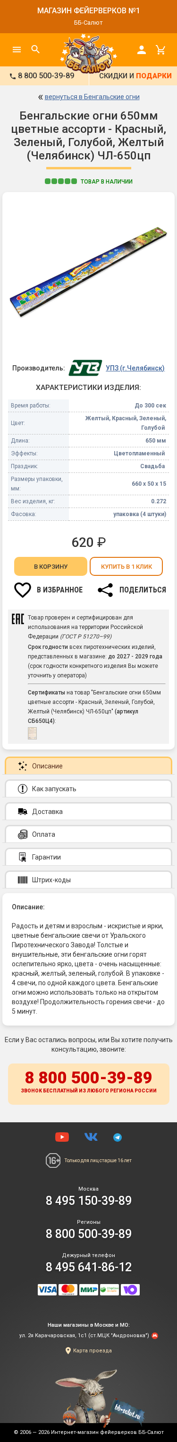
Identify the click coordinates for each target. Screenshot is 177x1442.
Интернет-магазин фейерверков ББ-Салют (107, 1432)
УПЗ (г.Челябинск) (135, 368)
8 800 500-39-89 (89, 1080)
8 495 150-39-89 (89, 1201)
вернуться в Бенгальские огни (92, 97)
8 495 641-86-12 (89, 1267)
